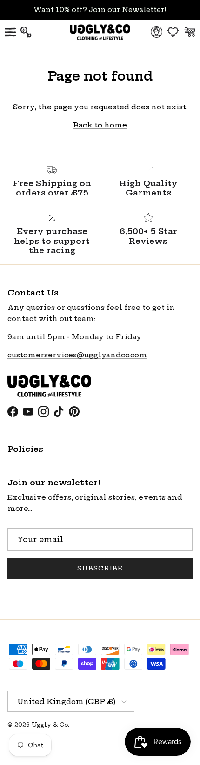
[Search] (30, 32)
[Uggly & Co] (100, 32)
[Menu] (10, 32)
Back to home (100, 125)
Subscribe (100, 568)
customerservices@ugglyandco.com (77, 354)
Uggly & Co (50, 724)
